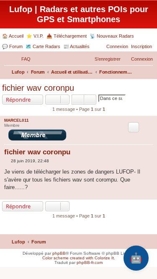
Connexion (117, 46)
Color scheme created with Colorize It (78, 258)
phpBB (59, 253)
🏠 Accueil (12, 35)
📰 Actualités (76, 46)
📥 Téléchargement (66, 35)
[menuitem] (22, 59)
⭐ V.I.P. (35, 35)
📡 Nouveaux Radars (112, 35)
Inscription (141, 46)
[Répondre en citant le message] (133, 127)
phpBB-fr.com (90, 262)
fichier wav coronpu (38, 87)
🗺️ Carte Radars (43, 46)
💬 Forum (12, 46)
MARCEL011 (16, 120)
